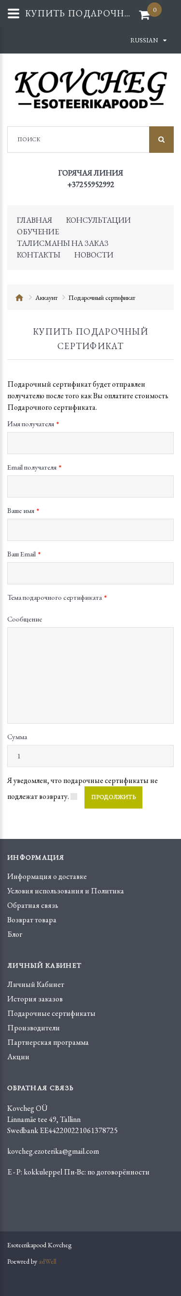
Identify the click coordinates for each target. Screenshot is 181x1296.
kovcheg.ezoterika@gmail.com (53, 1151)
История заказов (35, 999)
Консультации (98, 220)
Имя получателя (30, 423)
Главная (34, 220)
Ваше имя (20, 510)
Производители (33, 1028)
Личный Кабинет (35, 984)
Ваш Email (21, 553)
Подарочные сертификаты (51, 1013)
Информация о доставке (47, 876)
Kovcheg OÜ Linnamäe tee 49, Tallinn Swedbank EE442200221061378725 (62, 1119)
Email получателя (31, 467)
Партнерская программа (48, 1042)
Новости (93, 255)
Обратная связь (32, 905)
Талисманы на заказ (63, 243)
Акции (18, 1057)
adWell (47, 1261)
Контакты (38, 255)
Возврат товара (31, 920)
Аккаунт (46, 297)
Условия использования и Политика (65, 891)
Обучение (38, 232)
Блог (14, 934)
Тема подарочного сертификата (54, 597)
